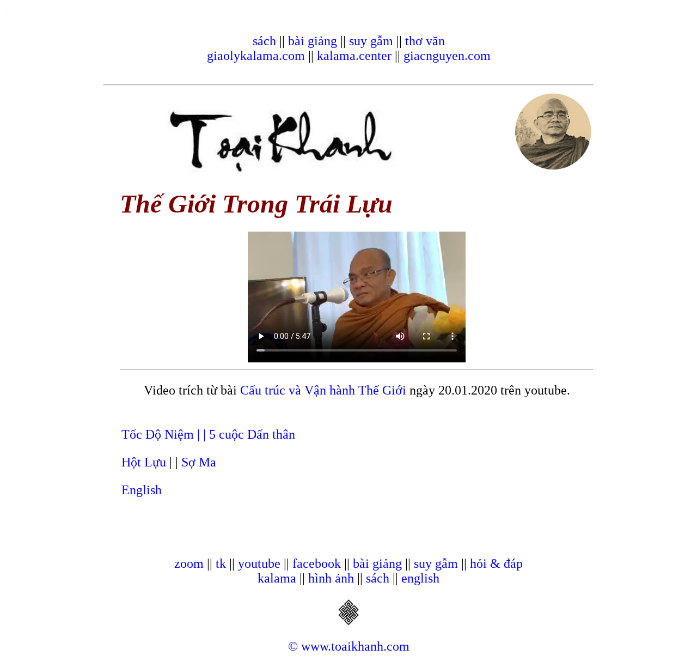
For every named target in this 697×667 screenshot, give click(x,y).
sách (264, 41)
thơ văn (425, 41)
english (420, 578)
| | (203, 434)
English (141, 490)
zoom (189, 563)
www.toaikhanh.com (355, 646)
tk (221, 563)
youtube (259, 563)
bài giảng (312, 41)
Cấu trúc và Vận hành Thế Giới (323, 390)
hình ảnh (331, 578)
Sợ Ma (198, 462)
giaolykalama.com (256, 55)
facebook (316, 563)
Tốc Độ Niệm (159, 434)
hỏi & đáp (496, 563)
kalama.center (354, 55)
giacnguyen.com (447, 55)
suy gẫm (371, 41)
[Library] (348, 622)
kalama (277, 578)
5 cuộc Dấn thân (252, 434)
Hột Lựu (143, 462)
